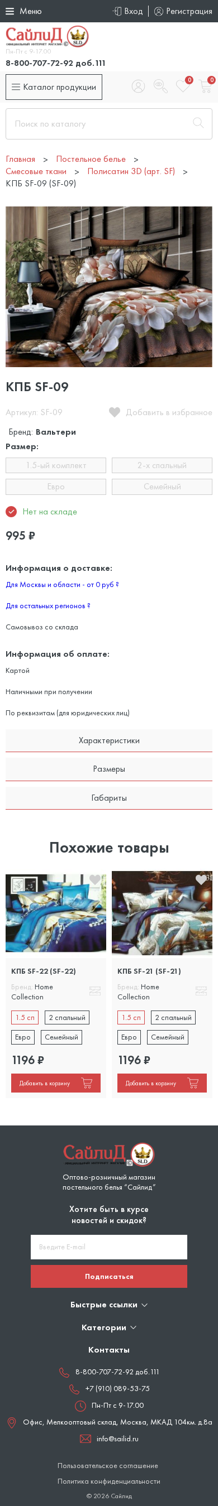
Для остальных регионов (48, 605)
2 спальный (67, 1017)
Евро (56, 486)
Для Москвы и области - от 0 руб (62, 584)
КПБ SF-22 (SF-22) (43, 971)
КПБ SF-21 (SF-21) (149, 971)
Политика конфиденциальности (109, 1481)
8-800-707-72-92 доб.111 (56, 63)
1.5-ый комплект (56, 465)
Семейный (162, 486)
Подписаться (109, 1276)
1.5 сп (25, 1017)
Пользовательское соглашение (108, 1465)
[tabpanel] (56, 983)
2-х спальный (162, 465)
